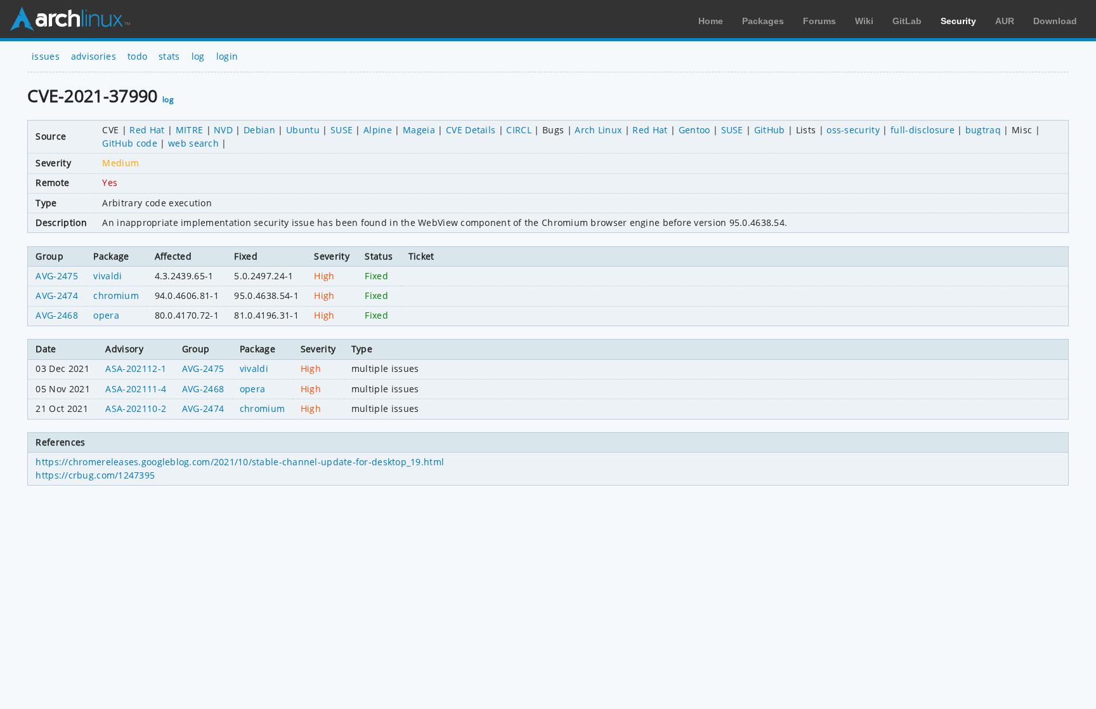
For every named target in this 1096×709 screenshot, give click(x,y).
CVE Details (471, 130)
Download (1055, 21)
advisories (93, 56)
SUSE (341, 130)
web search (193, 143)
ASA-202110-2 (135, 408)
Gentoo (694, 130)
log (198, 56)
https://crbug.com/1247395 (95, 475)
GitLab (907, 21)
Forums (819, 21)
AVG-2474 (57, 295)
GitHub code (129, 143)
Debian (259, 130)
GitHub (769, 130)
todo (137, 56)
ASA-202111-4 (135, 389)
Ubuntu (303, 130)
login (227, 56)
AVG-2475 (57, 276)
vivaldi (107, 276)
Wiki (864, 21)
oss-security (853, 130)
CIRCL (519, 130)
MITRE (190, 130)
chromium (116, 295)
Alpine (377, 130)
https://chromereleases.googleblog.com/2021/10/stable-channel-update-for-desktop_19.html (240, 462)
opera (106, 315)
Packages (763, 21)
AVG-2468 (57, 315)
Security (958, 21)
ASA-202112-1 (135, 368)
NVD (223, 130)
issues (46, 56)
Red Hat (146, 130)
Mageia (419, 130)
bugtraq (983, 130)
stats (169, 56)
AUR (1004, 21)
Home (710, 21)
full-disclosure (923, 130)
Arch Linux (70, 19)
